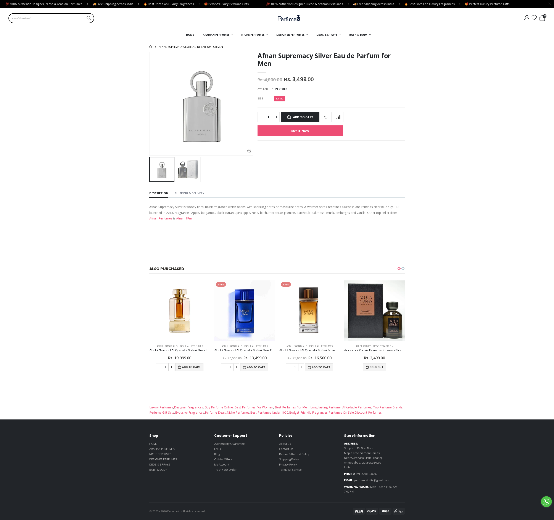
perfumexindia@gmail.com (371, 480)
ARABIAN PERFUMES (162, 449)
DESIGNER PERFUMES (163, 459)
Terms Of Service (290, 470)
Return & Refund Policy (294, 454)
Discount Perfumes (368, 412)
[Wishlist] (534, 18)
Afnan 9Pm (184, 218)
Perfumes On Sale (341, 412)
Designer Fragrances (188, 407)
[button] (399, 268)
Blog (217, 454)
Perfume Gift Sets (161, 412)
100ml (279, 98)
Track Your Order (225, 470)
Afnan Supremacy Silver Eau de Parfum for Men (324, 59)
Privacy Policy (288, 464)
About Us (285, 444)
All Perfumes (195, 346)
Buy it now (300, 131)
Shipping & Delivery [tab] (189, 193)
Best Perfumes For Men (292, 407)
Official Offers (223, 459)
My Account (221, 464)
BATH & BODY (158, 470)
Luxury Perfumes (161, 407)
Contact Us (286, 449)
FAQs (217, 449)
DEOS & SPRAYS (159, 464)
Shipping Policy (289, 459)
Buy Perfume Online (218, 407)
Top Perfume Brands (388, 407)
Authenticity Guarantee (229, 444)
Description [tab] (158, 193)
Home (151, 46)
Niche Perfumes (238, 412)
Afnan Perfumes (160, 218)
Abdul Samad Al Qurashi (171, 346)
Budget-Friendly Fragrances (308, 412)
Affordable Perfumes (356, 407)
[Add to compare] (338, 117)
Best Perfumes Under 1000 (269, 412)
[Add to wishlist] (326, 117)
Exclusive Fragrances (189, 412)
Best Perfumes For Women (253, 407)
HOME (153, 444)
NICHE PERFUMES (160, 454)
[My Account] (527, 18)
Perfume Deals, (216, 412)
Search (88, 18)
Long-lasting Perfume (325, 407)
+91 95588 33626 (366, 474)
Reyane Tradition (383, 346)
